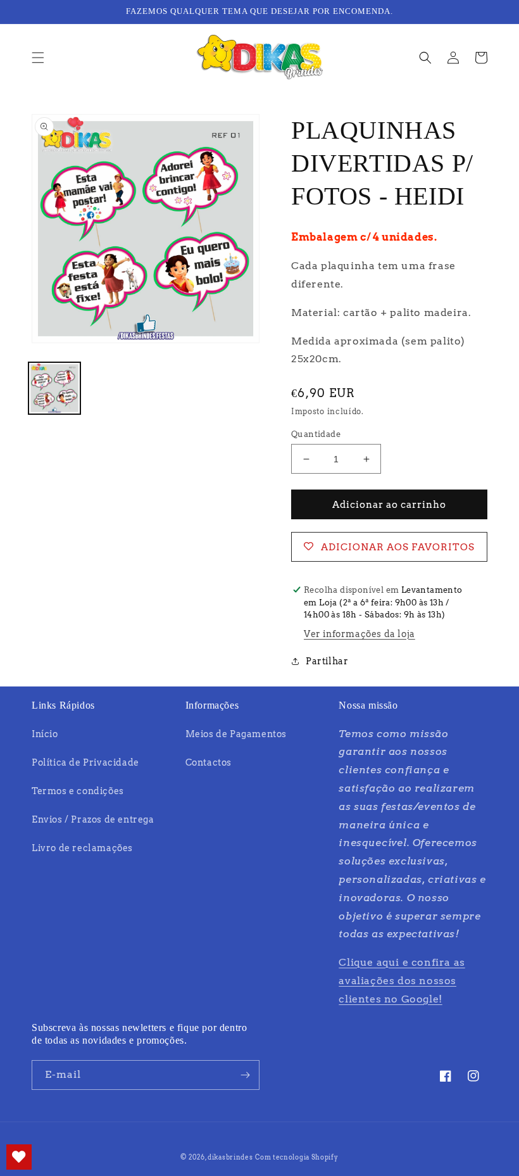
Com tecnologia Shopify (296, 1157)
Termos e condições (78, 791)
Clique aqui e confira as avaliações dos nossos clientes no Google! (402, 980)
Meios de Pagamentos (236, 734)
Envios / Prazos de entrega (93, 819)
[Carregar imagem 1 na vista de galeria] (54, 388)
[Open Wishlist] (19, 1157)
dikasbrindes (230, 1157)
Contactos (208, 762)
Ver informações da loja (359, 634)
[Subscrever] (245, 1075)
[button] (38, 58)
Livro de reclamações (82, 848)
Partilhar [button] (327, 661)
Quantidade (316, 434)
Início (45, 734)
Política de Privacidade (85, 762)
